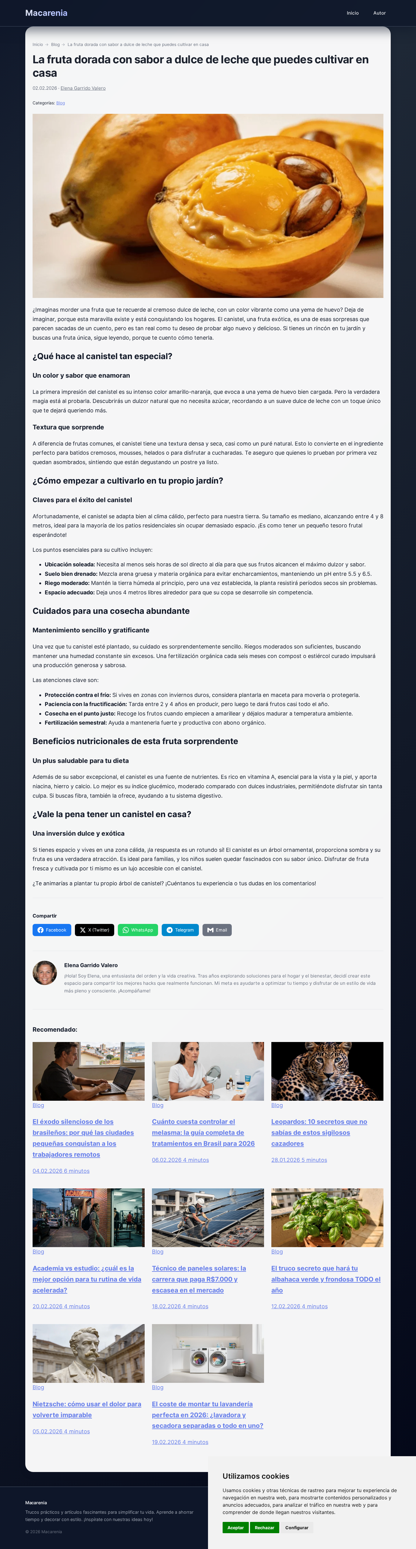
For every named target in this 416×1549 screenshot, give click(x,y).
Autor (379, 13)
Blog (60, 102)
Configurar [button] (296, 1527)
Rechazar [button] (264, 1527)
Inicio (353, 13)
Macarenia (46, 13)
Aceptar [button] (235, 1527)
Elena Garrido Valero (83, 88)
